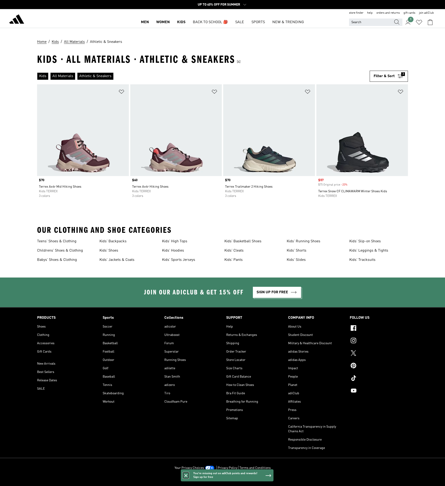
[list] (203, 76)
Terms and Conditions (255, 468)
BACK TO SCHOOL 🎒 (210, 22)
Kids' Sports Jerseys (178, 260)
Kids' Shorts (296, 250)
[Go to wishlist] (419, 22)
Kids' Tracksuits (362, 260)
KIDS (181, 22)
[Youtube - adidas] (379, 391)
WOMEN (163, 22)
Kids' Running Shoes (303, 241)
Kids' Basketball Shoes (242, 241)
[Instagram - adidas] (379, 341)
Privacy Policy (227, 468)
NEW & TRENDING (288, 22)
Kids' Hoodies (173, 250)
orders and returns (388, 13)
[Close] (186, 475)
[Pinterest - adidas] (379, 366)
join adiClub (426, 13)
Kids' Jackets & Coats (116, 260)
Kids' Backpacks (113, 241)
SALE (239, 22)
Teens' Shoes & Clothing (56, 241)
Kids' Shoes (108, 250)
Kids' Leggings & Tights (368, 250)
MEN (145, 22)
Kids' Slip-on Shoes (365, 241)
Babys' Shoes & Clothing (57, 260)
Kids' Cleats (234, 250)
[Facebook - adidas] (379, 328)
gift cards (409, 13)
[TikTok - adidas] (379, 378)
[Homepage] (16, 19)
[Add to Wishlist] (121, 92)
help (370, 13)
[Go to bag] (430, 22)
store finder (356, 13)
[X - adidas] (379, 353)
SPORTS (258, 22)
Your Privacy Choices (189, 468)
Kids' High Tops (174, 241)
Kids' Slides (296, 260)
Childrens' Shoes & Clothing (60, 250)
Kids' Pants (233, 260)
